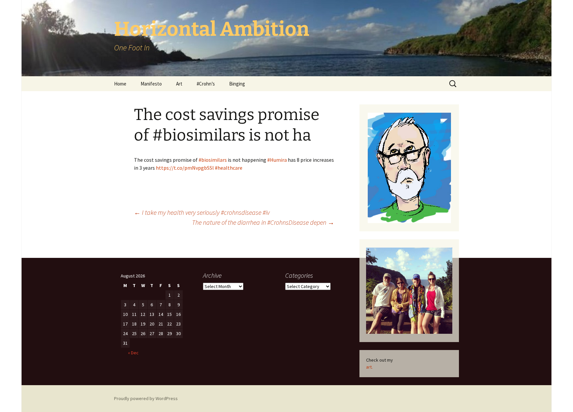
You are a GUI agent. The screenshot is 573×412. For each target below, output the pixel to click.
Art (179, 84)
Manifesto (151, 84)
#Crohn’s (206, 84)
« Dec (133, 353)
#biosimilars (213, 159)
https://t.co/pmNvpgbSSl (185, 167)
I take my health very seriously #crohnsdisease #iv (202, 212)
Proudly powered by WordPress (146, 398)
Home (120, 84)
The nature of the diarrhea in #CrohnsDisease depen (263, 222)
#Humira (277, 159)
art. (369, 367)
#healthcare (228, 167)
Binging (237, 84)
